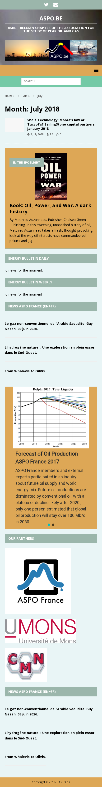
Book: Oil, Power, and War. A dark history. (50, 208)
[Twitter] (46, 5)
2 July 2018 (37, 134)
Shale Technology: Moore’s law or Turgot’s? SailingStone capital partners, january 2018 (61, 124)
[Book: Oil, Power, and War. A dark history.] (51, 176)
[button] (49, 525)
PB (51, 134)
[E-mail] (55, 5)
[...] (30, 240)
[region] (51, 458)
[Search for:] (51, 81)
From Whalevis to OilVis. (25, 371)
